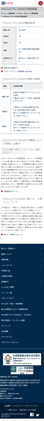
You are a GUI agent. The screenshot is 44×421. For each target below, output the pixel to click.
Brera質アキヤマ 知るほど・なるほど (16, 314)
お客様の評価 (6, 276)
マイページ (5, 325)
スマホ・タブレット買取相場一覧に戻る (18, 71)
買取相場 (11, 13)
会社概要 (4, 331)
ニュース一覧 (6, 292)
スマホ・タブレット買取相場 (27, 13)
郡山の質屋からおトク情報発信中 (14, 309)
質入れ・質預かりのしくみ (13, 234)
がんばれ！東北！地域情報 (12, 303)
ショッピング (6, 265)
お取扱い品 (5, 270)
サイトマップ (6, 336)
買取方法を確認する (11, 68)
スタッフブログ (7, 298)
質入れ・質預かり (8, 248)
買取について (6, 254)
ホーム (3, 13)
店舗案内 (4, 281)
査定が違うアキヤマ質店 (28, 410)
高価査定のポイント (11, 191)
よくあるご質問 (7, 287)
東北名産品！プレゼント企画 (13, 320)
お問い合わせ (12, 410)
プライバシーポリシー (10, 342)
